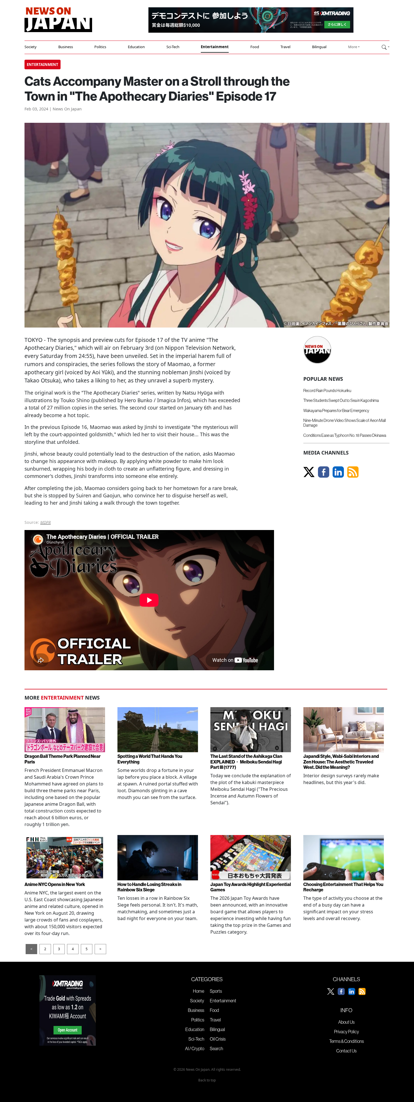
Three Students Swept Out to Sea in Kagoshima (341, 400)
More (352, 46)
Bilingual (319, 46)
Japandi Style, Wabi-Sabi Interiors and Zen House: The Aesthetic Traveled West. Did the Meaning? (341, 761)
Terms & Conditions (346, 1041)
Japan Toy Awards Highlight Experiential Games (250, 886)
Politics (100, 46)
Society (31, 46)
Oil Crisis (218, 1039)
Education (136, 46)
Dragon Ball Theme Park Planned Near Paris (63, 758)
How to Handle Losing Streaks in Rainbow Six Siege (149, 886)
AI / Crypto (194, 1048)
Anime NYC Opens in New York (55, 884)
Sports (216, 991)
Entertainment (215, 46)
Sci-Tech (172, 46)
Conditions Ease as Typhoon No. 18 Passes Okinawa (344, 435)
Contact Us (346, 1051)
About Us (346, 1022)
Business (65, 46)
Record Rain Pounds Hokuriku (327, 390)
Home (198, 991)
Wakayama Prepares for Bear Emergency (336, 410)
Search (216, 1048)
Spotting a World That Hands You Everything (149, 758)
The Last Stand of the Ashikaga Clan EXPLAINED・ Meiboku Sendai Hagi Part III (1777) (246, 761)
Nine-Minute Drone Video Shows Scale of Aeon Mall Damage (344, 423)
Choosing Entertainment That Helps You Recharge (343, 886)
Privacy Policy (346, 1031)
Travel (285, 46)
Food (254, 46)
